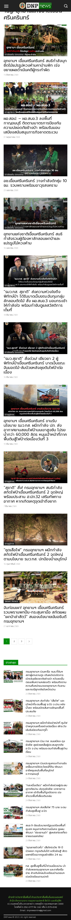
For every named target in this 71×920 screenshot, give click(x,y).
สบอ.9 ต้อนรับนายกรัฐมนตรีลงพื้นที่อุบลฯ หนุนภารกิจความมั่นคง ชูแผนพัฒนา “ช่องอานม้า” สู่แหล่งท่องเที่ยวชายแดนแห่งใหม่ (46, 831)
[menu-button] (6, 7)
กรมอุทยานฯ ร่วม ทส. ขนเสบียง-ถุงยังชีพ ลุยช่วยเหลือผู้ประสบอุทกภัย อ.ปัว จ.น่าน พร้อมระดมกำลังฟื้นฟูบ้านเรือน (46, 746)
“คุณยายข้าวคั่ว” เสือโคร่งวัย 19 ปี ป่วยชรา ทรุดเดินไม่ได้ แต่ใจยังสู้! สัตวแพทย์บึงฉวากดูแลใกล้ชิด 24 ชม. (46, 851)
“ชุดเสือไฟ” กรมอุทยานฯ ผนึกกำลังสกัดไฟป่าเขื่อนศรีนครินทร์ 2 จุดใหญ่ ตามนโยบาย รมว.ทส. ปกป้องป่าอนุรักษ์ (35, 554)
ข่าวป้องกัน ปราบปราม (14, 54)
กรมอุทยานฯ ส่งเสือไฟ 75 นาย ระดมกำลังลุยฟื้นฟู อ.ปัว (46, 809)
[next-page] (29, 641)
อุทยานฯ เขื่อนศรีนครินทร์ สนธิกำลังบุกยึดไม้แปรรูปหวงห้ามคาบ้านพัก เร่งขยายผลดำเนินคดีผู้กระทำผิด (35, 65)
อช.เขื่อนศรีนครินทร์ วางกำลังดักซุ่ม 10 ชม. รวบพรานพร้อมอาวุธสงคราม (35, 183)
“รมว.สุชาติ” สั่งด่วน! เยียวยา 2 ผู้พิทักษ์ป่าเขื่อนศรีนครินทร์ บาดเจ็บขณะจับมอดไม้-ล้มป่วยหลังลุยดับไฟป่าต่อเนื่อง (34, 365)
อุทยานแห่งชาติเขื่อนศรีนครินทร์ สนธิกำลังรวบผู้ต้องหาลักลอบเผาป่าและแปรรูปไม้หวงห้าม (33, 238)
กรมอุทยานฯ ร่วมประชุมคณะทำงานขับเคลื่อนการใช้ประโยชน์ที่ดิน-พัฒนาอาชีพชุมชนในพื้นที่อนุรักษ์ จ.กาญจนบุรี (46, 768)
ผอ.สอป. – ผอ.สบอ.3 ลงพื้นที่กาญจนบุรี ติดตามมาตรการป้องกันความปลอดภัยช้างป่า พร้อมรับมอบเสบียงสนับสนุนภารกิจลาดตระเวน (32, 125)
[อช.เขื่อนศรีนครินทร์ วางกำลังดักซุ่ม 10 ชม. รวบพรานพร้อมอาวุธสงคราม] (35, 160)
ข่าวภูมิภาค (9, 414)
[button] (66, 6)
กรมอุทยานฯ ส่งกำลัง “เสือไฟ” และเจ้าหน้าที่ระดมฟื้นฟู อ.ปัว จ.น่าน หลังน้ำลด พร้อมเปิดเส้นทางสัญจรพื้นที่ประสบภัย (45, 706)
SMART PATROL (11, 601)
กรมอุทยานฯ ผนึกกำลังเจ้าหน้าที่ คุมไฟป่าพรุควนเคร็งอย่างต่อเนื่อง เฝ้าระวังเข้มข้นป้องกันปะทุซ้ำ (46, 726)
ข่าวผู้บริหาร (10, 112)
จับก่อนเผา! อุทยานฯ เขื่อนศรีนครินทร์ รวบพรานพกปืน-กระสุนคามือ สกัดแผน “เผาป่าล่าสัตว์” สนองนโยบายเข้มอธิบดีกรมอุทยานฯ (35, 614)
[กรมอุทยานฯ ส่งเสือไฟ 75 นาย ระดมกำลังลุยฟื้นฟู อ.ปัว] (13, 812)
